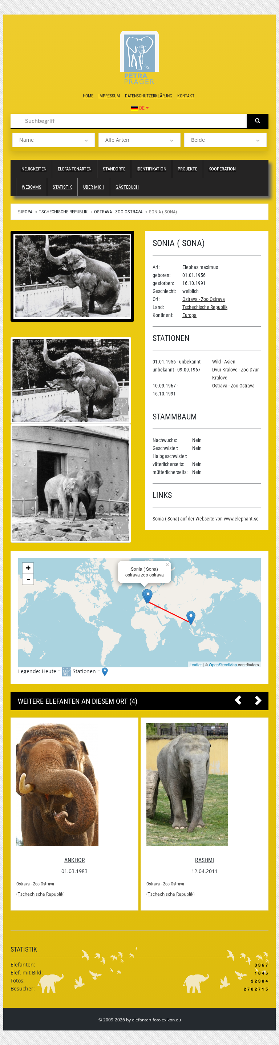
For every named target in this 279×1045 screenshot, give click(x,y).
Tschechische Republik (63, 211)
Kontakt (185, 96)
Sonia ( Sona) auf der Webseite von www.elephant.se (206, 519)
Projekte (187, 169)
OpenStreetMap (223, 664)
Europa (24, 211)
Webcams (31, 187)
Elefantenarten (75, 169)
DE (142, 108)
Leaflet (196, 664)
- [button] (28, 579)
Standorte (114, 169)
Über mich (93, 187)
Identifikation (151, 169)
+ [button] (28, 567)
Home (88, 96)
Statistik (62, 187)
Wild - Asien (223, 362)
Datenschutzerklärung (148, 96)
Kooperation (222, 169)
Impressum (109, 96)
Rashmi (204, 860)
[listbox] (53, 140)
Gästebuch (127, 187)
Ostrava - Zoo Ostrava (118, 211)
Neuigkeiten (33, 169)
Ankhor (74, 860)
